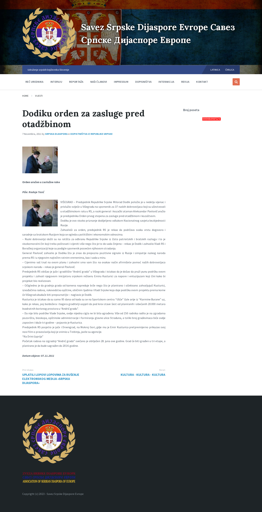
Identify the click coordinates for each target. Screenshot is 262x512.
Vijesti (39, 95)
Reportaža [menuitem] (76, 81)
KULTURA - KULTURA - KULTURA (143, 375)
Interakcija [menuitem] (166, 81)
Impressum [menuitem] (121, 81)
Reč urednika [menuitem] (34, 81)
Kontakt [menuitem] (202, 81)
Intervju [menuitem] (56, 81)
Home (25, 95)
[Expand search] (236, 81)
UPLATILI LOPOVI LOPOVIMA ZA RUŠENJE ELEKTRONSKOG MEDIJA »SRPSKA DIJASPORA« (50, 379)
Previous (27, 370)
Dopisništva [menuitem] (143, 81)
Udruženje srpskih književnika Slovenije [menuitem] (48, 69)
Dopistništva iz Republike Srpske (91, 133)
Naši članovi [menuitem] (98, 81)
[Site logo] (49, 58)
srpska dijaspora (56, 133)
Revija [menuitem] (185, 81)
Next (162, 370)
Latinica (215, 69)
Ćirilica (229, 69)
